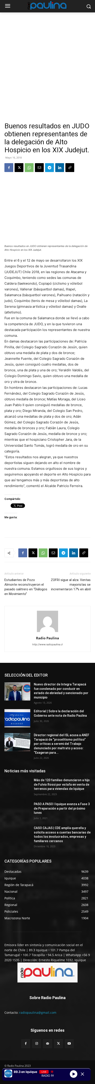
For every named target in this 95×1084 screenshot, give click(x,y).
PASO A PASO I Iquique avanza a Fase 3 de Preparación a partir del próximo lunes (62, 808)
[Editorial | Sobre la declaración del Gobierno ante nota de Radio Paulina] (17, 718)
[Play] (73, 1074)
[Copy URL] (69, 167)
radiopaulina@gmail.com (37, 1012)
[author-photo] (47, 632)
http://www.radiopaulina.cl (47, 644)
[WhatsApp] (29, 167)
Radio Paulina (47, 638)
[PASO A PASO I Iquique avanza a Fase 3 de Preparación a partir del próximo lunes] (17, 811)
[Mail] (47, 1043)
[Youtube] (69, 1043)
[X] (19, 167)
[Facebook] (8, 167)
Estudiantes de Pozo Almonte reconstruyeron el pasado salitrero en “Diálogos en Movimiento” (25, 587)
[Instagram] (36, 1043)
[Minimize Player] (82, 1074)
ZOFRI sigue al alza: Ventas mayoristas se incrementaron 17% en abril (71, 584)
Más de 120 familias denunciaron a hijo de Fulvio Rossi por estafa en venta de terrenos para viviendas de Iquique (62, 784)
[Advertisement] (47, 72)
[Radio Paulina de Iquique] (47, 5)
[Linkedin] (59, 167)
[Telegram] (49, 167)
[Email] (39, 167)
